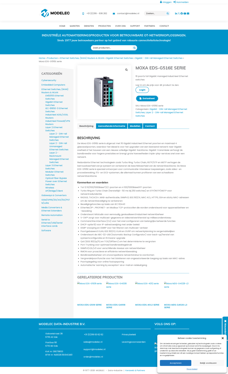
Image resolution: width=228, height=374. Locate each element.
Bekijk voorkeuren (208, 363)
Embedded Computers (53, 84)
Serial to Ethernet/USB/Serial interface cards (51, 223)
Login (142, 89)
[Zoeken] (167, 13)
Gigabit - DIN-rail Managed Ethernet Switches (158, 58)
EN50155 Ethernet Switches (54, 97)
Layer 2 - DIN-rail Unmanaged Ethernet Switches (58, 146)
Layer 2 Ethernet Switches (54, 129)
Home (42, 58)
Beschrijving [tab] (86, 126)
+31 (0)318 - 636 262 (97, 13)
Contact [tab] (150, 126)
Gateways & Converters (53, 195)
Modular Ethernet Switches (54, 173)
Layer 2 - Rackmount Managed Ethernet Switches (59, 157)
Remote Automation (52, 215)
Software (46, 230)
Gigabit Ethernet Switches (119, 58)
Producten (52, 58)
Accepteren (176, 363)
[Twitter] (165, 334)
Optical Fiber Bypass (56, 178)
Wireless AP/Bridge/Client (54, 189)
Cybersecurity (48, 80)
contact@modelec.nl (128, 13)
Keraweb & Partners (135, 370)
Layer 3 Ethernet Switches (54, 167)
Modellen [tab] (135, 126)
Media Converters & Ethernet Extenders (51, 209)
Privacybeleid (192, 369)
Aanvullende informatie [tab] (111, 126)
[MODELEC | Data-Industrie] (54, 13)
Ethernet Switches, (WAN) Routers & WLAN (82, 58)
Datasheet (148, 98)
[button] (222, 338)
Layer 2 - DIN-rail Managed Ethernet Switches (59, 137)
